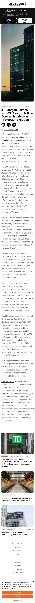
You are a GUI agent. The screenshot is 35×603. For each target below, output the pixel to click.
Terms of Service (18, 544)
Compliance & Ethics (8, 106)
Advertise (17, 566)
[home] (15, 3)
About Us (17, 562)
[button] (32, 4)
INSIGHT (4, 456)
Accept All (17, 592)
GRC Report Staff (11, 129)
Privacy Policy (17, 547)
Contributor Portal (17, 572)
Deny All (17, 596)
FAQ (17, 554)
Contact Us (17, 569)
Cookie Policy (17, 551)
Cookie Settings (17, 600)
